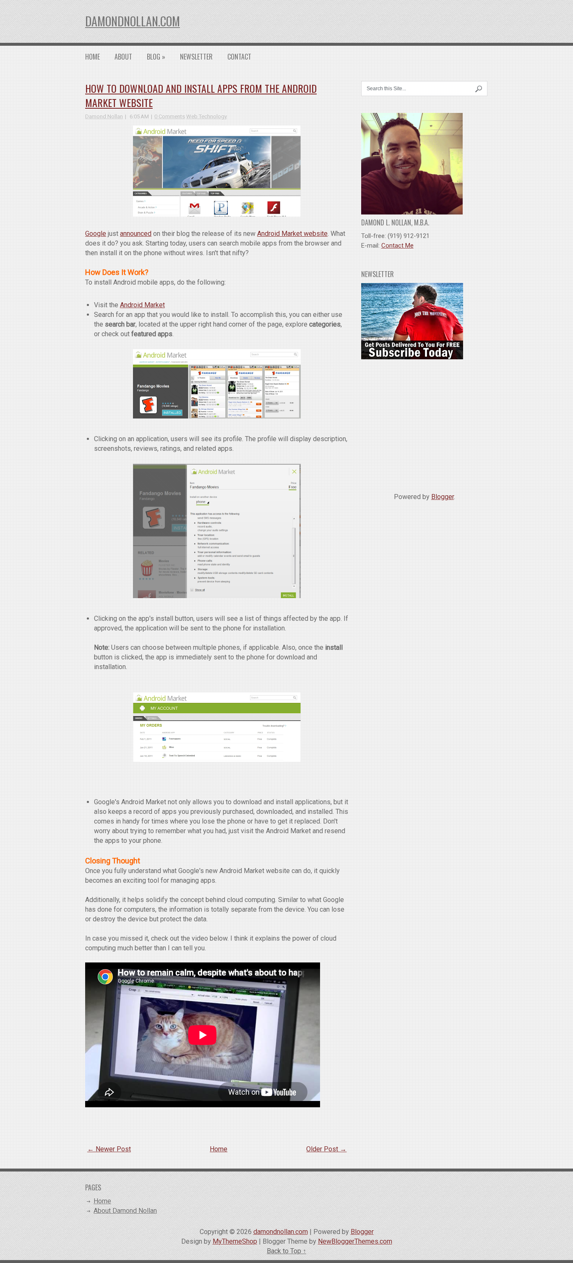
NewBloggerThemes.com (355, 1241)
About (123, 57)
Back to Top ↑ (286, 1251)
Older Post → (326, 1149)
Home (92, 57)
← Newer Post (109, 1149)
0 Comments (169, 116)
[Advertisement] (424, 422)
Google (95, 234)
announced (135, 234)
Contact (239, 57)
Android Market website (292, 234)
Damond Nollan (104, 116)
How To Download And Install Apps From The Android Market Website (201, 95)
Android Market (142, 305)
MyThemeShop (235, 1241)
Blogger (442, 497)
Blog (156, 57)
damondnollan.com (132, 21)
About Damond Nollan (125, 1211)
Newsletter (196, 57)
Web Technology (206, 116)
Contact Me (397, 245)
